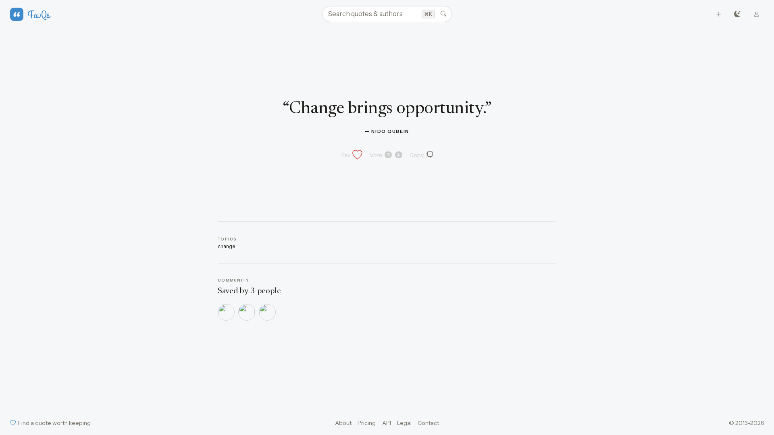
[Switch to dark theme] (737, 14)
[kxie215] (267, 312)
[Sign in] (756, 14)
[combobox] (387, 14)
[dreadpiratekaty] (246, 312)
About (343, 423)
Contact (428, 423)
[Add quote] (718, 14)
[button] (351, 155)
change (226, 246)
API (386, 423)
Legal (404, 423)
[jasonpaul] (226, 312)
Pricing (367, 423)
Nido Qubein (390, 131)
